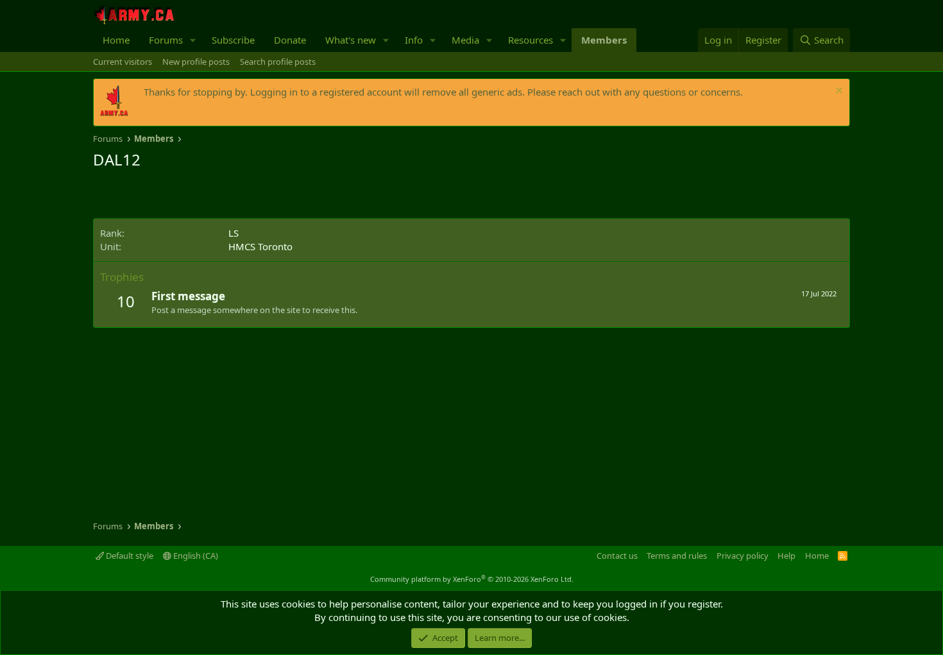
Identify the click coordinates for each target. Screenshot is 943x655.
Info (414, 39)
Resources (530, 39)
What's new (350, 39)
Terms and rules (677, 555)
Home (116, 39)
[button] (193, 40)
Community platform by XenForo (471, 579)
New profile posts (196, 61)
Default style (128, 555)
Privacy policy (743, 555)
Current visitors (122, 61)
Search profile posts (278, 61)
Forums (166, 39)
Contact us (617, 555)
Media (465, 39)
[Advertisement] (243, 195)
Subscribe (233, 39)
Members (604, 39)
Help (786, 555)
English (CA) (194, 555)
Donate (290, 39)
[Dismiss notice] (837, 92)
